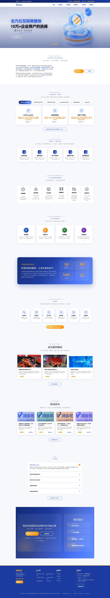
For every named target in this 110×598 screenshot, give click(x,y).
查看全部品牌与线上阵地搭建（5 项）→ (55, 129)
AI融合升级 (48, 581)
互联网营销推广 (39, 581)
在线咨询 (46, 533)
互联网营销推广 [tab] (76, 102)
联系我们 (91, 5)
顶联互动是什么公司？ (35, 465)
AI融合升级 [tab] (87, 102)
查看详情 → (31, 432)
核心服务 (60, 5)
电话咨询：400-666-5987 (55, 327)
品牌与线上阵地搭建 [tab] (25, 102)
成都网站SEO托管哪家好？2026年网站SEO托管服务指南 (26, 424)
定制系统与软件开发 (50, 574)
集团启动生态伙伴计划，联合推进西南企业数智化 (84, 424)
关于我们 (84, 5)
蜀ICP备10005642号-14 (67, 593)
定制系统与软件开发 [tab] (38, 102)
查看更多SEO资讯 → (55, 498)
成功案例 (68, 5)
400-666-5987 (32, 533)
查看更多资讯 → (55, 439)
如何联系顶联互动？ (34, 491)
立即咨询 (15, 37)
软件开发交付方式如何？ (35, 480)
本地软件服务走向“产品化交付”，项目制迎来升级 (64, 424)
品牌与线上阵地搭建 (40, 574)
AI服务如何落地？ (34, 485)
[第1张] (53, 44)
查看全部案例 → (55, 384)
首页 (54, 5)
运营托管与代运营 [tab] (51, 102)
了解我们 (89, 71)
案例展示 (58, 574)
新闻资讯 (76, 5)
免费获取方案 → (81, 586)
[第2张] (55, 44)
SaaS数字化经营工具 (49, 578)
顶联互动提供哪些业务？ (35, 474)
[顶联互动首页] (19, 5)
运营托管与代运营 (40, 577)
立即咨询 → (19, 581)
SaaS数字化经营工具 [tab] (64, 102)
